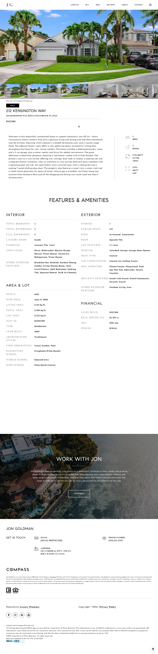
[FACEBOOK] (8, 614)
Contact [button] (79, 494)
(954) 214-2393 (116, 540)
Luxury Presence (29, 607)
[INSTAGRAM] (15, 614)
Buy (87, 5)
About (125, 5)
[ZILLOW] (28, 614)
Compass (53, 577)
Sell (98, 5)
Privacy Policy (107, 607)
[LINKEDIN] (22, 614)
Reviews (111, 5)
